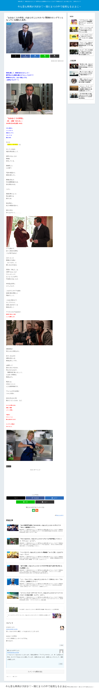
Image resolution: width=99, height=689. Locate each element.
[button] (54, 56)
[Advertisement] (35, 66)
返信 (62, 645)
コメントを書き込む (35, 671)
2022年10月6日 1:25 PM (11, 629)
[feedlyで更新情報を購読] (33, 510)
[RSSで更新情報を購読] (36, 510)
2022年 (9, 466)
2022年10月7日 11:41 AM (13, 652)
